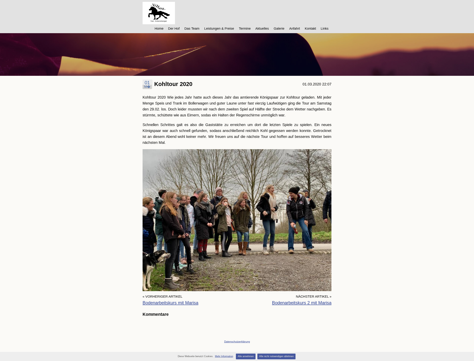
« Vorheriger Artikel (162, 296)
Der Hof (174, 28)
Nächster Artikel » (313, 296)
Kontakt (310, 28)
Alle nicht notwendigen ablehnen (276, 356)
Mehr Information (224, 356)
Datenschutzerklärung (237, 341)
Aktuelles (262, 28)
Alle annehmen (246, 356)
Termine (245, 28)
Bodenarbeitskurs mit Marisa (170, 302)
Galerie (279, 28)
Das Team (191, 28)
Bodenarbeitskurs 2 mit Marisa (301, 302)
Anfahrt (294, 28)
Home (159, 28)
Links (324, 28)
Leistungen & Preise (219, 28)
